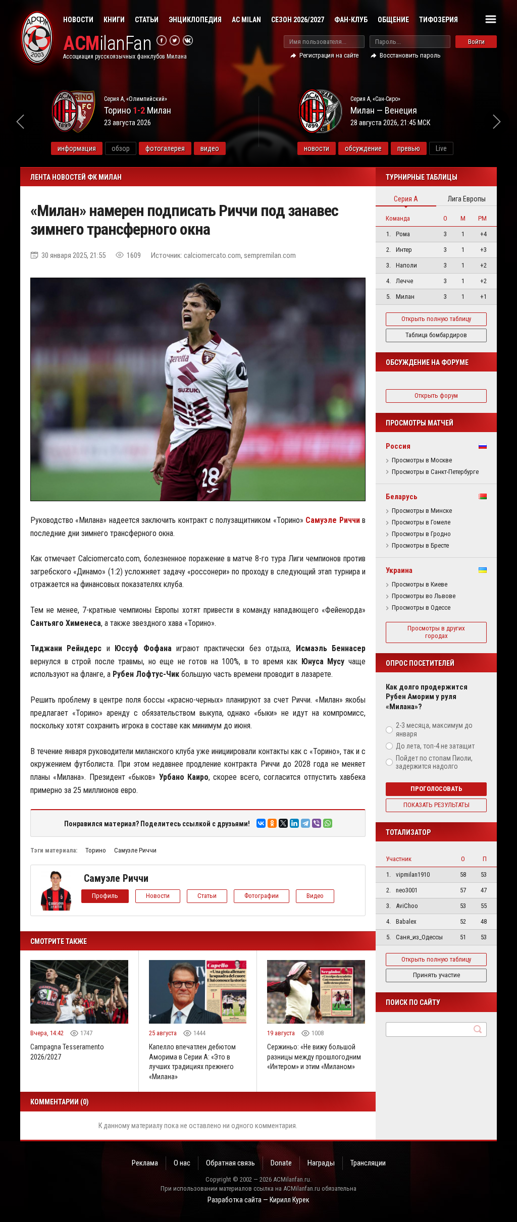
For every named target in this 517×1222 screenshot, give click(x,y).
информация (77, 148)
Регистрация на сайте (328, 55)
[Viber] (316, 823)
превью (408, 148)
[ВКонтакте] (261, 823)
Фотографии (261, 895)
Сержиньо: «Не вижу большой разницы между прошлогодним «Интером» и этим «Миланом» (314, 1057)
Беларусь (402, 496)
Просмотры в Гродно (421, 534)
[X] (283, 823)
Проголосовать (436, 788)
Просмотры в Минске (422, 510)
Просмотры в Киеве (419, 584)
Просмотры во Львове (423, 596)
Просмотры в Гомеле (421, 522)
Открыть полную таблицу (436, 319)
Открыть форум (436, 395)
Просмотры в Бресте (420, 545)
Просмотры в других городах (436, 632)
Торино (95, 850)
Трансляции (368, 1162)
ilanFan (107, 44)
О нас (182, 1162)
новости (316, 148)
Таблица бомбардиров (436, 335)
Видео (315, 895)
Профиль (105, 895)
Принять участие (436, 975)
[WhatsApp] (327, 823)
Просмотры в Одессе (421, 607)
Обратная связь (230, 1162)
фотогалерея (165, 148)
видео (209, 148)
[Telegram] (305, 823)
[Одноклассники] (272, 823)
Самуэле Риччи (135, 850)
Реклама (145, 1162)
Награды (321, 1162)
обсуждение (363, 148)
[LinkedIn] (294, 823)
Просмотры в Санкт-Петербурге (435, 471)
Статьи (147, 20)
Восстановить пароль (410, 55)
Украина (399, 570)
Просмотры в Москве (422, 460)
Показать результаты (436, 805)
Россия (398, 446)
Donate (281, 1162)
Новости (78, 20)
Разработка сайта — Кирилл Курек (258, 1200)
